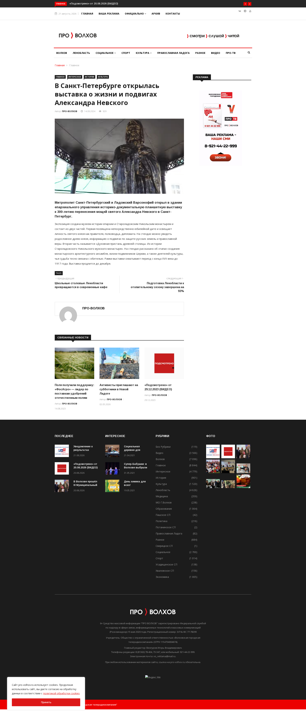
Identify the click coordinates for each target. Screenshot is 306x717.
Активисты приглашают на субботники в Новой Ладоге (119, 389)
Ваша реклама (109, 13)
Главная (87, 13)
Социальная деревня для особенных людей (135, 450)
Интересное (74, 77)
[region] (46, 693)
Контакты (173, 13)
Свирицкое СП (164, 546)
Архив (156, 13)
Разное (200, 53)
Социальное (105, 53)
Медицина (162, 496)
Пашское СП (163, 515)
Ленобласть (81, 53)
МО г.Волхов (164, 502)
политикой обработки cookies (61, 693)
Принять (46, 702)
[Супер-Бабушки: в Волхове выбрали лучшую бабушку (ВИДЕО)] (113, 469)
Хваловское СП (165, 570)
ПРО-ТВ (231, 53)
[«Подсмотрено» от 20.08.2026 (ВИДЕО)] (63, 469)
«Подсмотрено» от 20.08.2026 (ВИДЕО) (93, 3)
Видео (215, 53)
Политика (161, 521)
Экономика (162, 577)
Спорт (125, 53)
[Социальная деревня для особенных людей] (113, 451)
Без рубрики (163, 446)
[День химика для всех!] (113, 486)
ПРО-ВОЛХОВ (69, 111)
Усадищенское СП (166, 564)
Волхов (61, 53)
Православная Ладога (173, 53)
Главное (74, 65)
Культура (143, 53)
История (89, 77)
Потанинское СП (166, 527)
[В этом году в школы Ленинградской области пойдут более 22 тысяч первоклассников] (213, 487)
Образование (164, 508)
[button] (245, 4)
